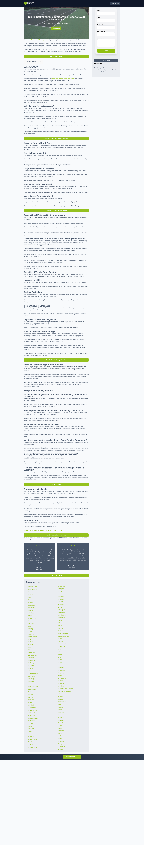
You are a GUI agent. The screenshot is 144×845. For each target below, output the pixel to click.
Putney (60, 638)
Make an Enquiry (72, 756)
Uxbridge (61, 749)
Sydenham (31, 676)
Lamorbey (31, 623)
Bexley (30, 647)
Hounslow (61, 720)
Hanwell (60, 707)
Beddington (61, 617)
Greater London (28, 530)
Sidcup (30, 626)
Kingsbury (61, 673)
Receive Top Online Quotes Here (56, 360)
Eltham (61, 530)
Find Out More (56, 484)
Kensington (61, 610)
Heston (60, 728)
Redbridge (31, 663)
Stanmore (61, 717)
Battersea (61, 596)
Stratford (30, 631)
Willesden (61, 652)
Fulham (60, 628)
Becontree (31, 644)
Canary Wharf (32, 618)
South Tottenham (33, 718)
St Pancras (31, 721)
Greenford (61, 712)
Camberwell (31, 684)
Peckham (31, 657)
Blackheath (31, 605)
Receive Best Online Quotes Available (56, 138)
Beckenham (31, 681)
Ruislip (60, 744)
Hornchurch (31, 715)
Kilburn (60, 623)
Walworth (31, 671)
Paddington (61, 599)
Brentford (61, 683)
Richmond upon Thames (65, 688)
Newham (30, 600)
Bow (29, 650)
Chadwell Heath (33, 673)
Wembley (61, 686)
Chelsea (30, 744)
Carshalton (61, 646)
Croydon (60, 607)
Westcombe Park (39, 530)
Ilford (29, 639)
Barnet (60, 675)
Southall (60, 723)
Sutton (60, 659)
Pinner (60, 733)
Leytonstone (31, 660)
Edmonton (61, 604)
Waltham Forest (32, 713)
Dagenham (31, 652)
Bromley (30, 629)
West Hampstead (63, 633)
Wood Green (62, 602)
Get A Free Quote (56, 575)
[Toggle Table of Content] (39, 62)
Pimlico (30, 726)
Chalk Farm (61, 586)
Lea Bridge (31, 679)
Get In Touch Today (56, 56)
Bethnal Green (32, 655)
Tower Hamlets (32, 636)
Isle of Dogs (31, 613)
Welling (56, 530)
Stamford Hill (32, 705)
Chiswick (60, 662)
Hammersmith (62, 644)
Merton (60, 625)
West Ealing (61, 694)
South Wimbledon (63, 636)
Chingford (61, 591)
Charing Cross (32, 710)
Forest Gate (31, 634)
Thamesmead (49, 530)
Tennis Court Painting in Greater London (63, 78)
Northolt (60, 725)
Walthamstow (32, 689)
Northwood (61, 746)
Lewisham (31, 621)
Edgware (60, 696)
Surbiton (60, 699)
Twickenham (62, 702)
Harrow (60, 715)
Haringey (61, 589)
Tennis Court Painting (37, 40)
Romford (30, 702)
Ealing (60, 704)
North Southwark (33, 686)
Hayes (60, 738)
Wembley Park (62, 678)
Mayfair (30, 731)
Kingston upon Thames (65, 691)
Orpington (31, 700)
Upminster (31, 734)
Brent (59, 657)
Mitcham (60, 620)
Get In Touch (106, 60)
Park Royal (61, 670)
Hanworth (61, 730)
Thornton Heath (32, 747)
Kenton (60, 709)
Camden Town (32, 739)
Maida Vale (61, 612)
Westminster (32, 707)
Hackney (30, 668)
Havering (61, 594)
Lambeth (30, 697)
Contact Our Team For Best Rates (56, 210)
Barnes (60, 654)
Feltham (60, 736)
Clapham (31, 723)
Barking (30, 610)
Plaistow (30, 602)
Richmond (61, 681)
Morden (60, 641)
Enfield (60, 649)
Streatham (31, 736)
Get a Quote (56, 28)
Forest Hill (31, 665)
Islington (30, 694)
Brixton (30, 692)
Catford (30, 642)
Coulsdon (61, 667)
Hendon (60, 665)
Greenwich (31, 608)
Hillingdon (61, 741)
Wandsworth (61, 615)
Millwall (30, 615)
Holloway (31, 728)
